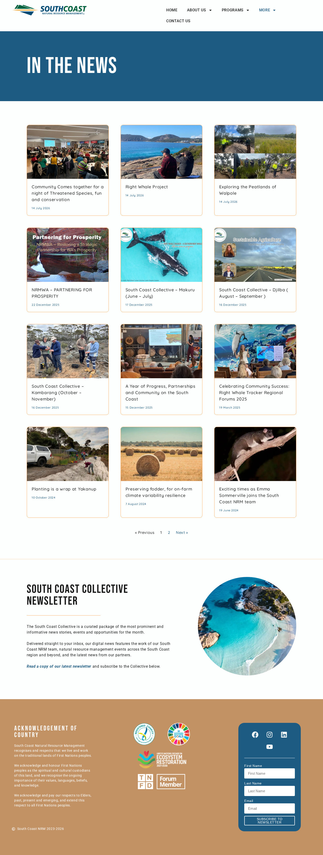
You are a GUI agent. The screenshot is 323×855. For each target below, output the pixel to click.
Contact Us (178, 21)
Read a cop (36, 666)
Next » (182, 532)
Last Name (253, 783)
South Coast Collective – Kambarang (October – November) (58, 392)
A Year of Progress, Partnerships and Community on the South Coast (161, 392)
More (264, 10)
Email (248, 801)
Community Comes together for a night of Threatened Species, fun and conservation (68, 193)
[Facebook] (255, 735)
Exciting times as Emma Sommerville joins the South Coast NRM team (249, 495)
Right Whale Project (147, 186)
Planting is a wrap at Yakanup (64, 489)
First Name (253, 766)
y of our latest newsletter (68, 666)
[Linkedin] (284, 735)
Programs (233, 10)
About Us (196, 10)
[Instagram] (269, 735)
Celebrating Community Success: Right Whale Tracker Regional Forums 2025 (254, 392)
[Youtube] (269, 747)
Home (172, 10)
